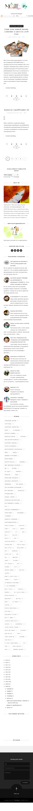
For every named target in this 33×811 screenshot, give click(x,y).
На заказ (7, 471)
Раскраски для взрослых (12, 500)
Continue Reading (11, 88)
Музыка (14, 468)
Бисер (6, 430)
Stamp (18, 633)
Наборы (18, 471)
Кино (6, 452)
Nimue (6, 601)
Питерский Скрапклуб (11, 477)
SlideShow (22, 630)
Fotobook (7, 566)
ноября (9, 691)
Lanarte (7, 579)
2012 (6, 677)
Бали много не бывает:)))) (17, 356)
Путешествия (9, 493)
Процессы (21, 490)
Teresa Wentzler (17, 646)
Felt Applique (8, 563)
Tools (6, 649)
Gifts (15, 566)
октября (9, 693)
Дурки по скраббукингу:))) (16, 110)
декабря (9, 689)
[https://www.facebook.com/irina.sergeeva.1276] (12, 250)
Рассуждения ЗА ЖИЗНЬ (12, 503)
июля (8, 707)
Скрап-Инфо (8, 512)
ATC (16, 531)
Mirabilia (20, 589)
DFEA (6, 550)
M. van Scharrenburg (10, 585)
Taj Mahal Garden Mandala (11, 643)
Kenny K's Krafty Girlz (11, 576)
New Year (18, 598)
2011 (6, 679)
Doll (6, 557)
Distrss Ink (8, 554)
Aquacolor (7, 531)
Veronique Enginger (18, 649)
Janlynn (7, 573)
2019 (6, 660)
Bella (6, 535)
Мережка (22, 461)
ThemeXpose (17, 800)
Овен (16, 474)
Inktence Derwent (9, 570)
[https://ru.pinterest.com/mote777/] (21, 250)
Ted (24, 643)
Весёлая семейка (16, 26)
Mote (16, 797)
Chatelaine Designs (10, 541)
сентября (9, 696)
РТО (6, 506)
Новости (7, 474)
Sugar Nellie (8, 639)
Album (6, 528)
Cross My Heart (21, 544)
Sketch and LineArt (10, 630)
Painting (7, 604)
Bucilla (7, 538)
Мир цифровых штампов (12, 465)
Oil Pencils (16, 601)
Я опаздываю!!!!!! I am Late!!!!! (19, 296)
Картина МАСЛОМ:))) (16, 311)
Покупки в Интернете (11, 481)
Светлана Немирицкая (12, 509)
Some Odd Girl (8, 633)
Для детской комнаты (12, 439)
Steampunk (21, 636)
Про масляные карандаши (13, 487)
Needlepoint (8, 598)
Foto (18, 563)
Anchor (22, 528)
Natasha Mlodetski (9, 595)
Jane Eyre (21, 570)
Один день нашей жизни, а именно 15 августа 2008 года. (16, 31)
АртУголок (8, 423)
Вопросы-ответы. (10, 436)
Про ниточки (9, 490)
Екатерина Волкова (11, 442)
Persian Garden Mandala (11, 608)
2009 (6, 684)
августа (9, 698)
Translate (16, 177)
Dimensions (15, 550)
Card (15, 538)
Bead (23, 531)
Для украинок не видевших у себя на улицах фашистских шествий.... (19, 263)
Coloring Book (8, 544)
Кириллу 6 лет (14, 387)
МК (5, 468)
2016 (6, 667)
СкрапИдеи (20, 512)
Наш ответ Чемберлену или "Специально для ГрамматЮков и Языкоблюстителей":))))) (19, 340)
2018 (6, 662)
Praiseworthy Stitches (10, 614)
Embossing (15, 557)
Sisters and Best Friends (11, 627)
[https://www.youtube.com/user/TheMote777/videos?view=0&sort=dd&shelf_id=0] (18, 250)
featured (15, 560)
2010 (6, 681)
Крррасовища (9, 458)
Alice (14, 528)
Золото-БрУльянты (10, 446)
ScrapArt (7, 624)
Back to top (16, 793)
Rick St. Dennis (9, 617)
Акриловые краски (10, 420)
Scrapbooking (18, 624)
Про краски (19, 484)
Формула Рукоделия (11, 519)
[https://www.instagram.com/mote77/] (15, 250)
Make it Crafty (9, 589)
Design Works (20, 547)
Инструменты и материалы (13, 449)
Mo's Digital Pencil (19, 592)
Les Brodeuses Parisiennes (12, 582)
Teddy (6, 646)
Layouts (16, 579)
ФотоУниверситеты (10, 522)
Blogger (20, 13)
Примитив (8, 484)
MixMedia (7, 592)
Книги (15, 452)
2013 (6, 674)
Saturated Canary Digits (11, 620)
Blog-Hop (15, 535)
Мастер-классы (9, 461)
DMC (17, 554)
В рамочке (16, 430)
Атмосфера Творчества (12, 427)
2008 (6, 686)
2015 (6, 669)
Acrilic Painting (9, 525)
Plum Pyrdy (7, 611)
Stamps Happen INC (9, 636)
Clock (21, 541)
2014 (6, 672)
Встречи (23, 436)
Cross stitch (8, 547)
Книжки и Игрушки (11, 455)
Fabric (6, 560)
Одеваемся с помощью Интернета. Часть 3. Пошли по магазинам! (19, 400)
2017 (6, 665)
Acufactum (21, 525)
